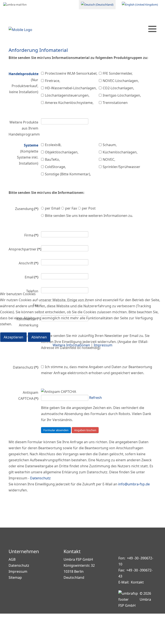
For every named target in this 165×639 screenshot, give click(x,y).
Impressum (103, 345)
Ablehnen (39, 337)
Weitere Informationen (71, 345)
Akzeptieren (13, 337)
